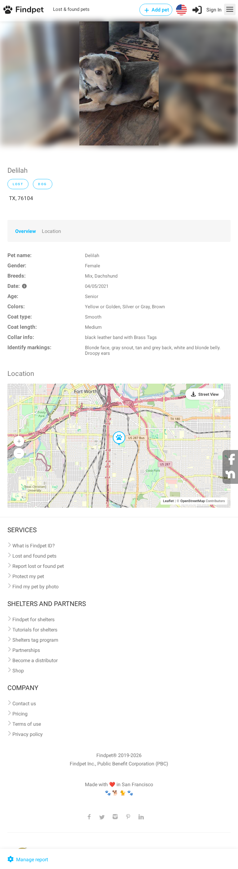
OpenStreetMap (192, 501)
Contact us (24, 703)
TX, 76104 (21, 198)
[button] (115, 432)
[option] (119, 83)
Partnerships (26, 650)
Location (51, 231)
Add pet (159, 10)
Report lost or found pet (38, 566)
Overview (25, 231)
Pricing (20, 714)
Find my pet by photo (35, 587)
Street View (208, 394)
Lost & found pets (71, 9)
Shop (18, 671)
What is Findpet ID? (33, 546)
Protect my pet (28, 576)
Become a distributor (35, 660)
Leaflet (168, 501)
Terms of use (26, 724)
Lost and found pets (34, 556)
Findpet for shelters (33, 619)
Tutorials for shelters (34, 630)
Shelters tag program (35, 640)
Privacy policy (27, 734)
